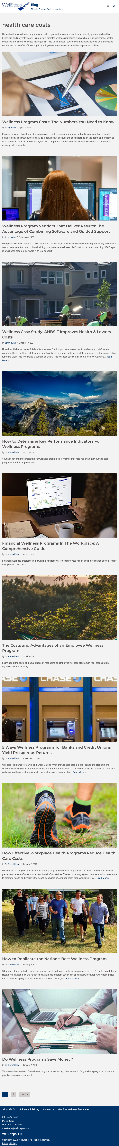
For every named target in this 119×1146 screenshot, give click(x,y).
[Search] (114, 6)
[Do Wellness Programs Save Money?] (59, 1021)
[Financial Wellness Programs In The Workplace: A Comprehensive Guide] (59, 505)
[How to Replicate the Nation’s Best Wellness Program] (59, 921)
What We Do (9, 1109)
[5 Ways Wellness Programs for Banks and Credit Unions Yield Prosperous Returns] (59, 709)
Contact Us (48, 1109)
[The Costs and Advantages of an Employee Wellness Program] (59, 607)
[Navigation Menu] (108, 6)
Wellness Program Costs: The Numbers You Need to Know (58, 122)
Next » (24, 1094)
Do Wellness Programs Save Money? (37, 1059)
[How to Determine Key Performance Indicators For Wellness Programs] (59, 403)
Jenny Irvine (10, 127)
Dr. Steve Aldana (12, 452)
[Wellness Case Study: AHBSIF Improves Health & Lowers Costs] (59, 294)
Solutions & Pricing (29, 1109)
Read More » (79, 772)
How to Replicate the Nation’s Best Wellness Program (54, 958)
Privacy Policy (9, 1143)
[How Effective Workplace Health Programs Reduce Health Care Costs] (59, 815)
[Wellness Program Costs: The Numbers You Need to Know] (59, 84)
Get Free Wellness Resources (73, 1109)
